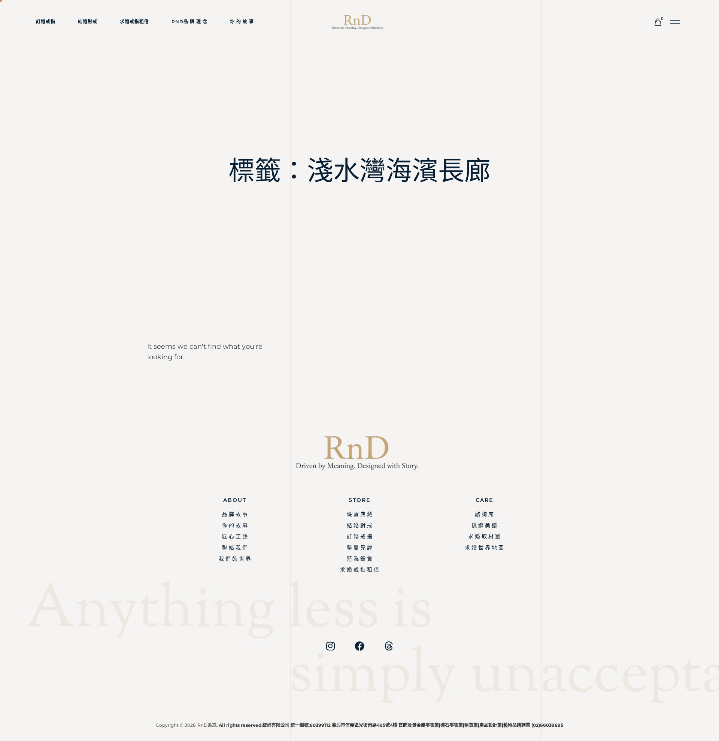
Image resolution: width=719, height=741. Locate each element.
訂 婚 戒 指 (359, 536)
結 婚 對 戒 (359, 525)
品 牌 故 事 (235, 514)
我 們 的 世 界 (235, 558)
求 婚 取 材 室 (484, 536)
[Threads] (388, 646)
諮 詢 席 (484, 514)
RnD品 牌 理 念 (189, 21)
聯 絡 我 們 (235, 547)
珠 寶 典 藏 (359, 514)
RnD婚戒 (206, 725)
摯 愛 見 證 (359, 547)
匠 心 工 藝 (235, 536)
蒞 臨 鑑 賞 (359, 558)
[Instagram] (330, 646)
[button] (675, 22)
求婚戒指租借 (134, 21)
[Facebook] (359, 646)
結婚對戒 (87, 21)
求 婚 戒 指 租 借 (359, 569)
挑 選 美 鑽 (484, 525)
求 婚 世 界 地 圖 (484, 547)
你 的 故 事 (242, 21)
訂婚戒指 (45, 21)
